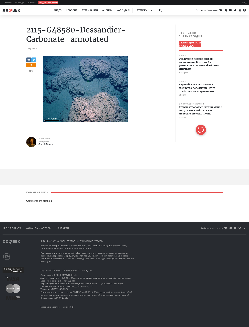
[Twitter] (235, 10)
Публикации (89, 10)
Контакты (31, 2)
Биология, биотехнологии (191, 104)
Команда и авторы (39, 228)
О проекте (8, 2)
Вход (244, 2)
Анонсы (107, 10)
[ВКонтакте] (221, 10)
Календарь (123, 10)
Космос (182, 56)
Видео (57, 10)
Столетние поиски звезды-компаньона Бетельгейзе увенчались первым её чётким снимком (199, 63)
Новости (71, 10)
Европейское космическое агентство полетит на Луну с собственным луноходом (197, 88)
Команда (19, 2)
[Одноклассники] (240, 10)
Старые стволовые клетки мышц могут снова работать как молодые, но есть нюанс (200, 110)
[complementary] (199, 83)
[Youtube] (230, 10)
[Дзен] (244, 10)
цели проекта (12, 228)
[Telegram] (225, 10)
